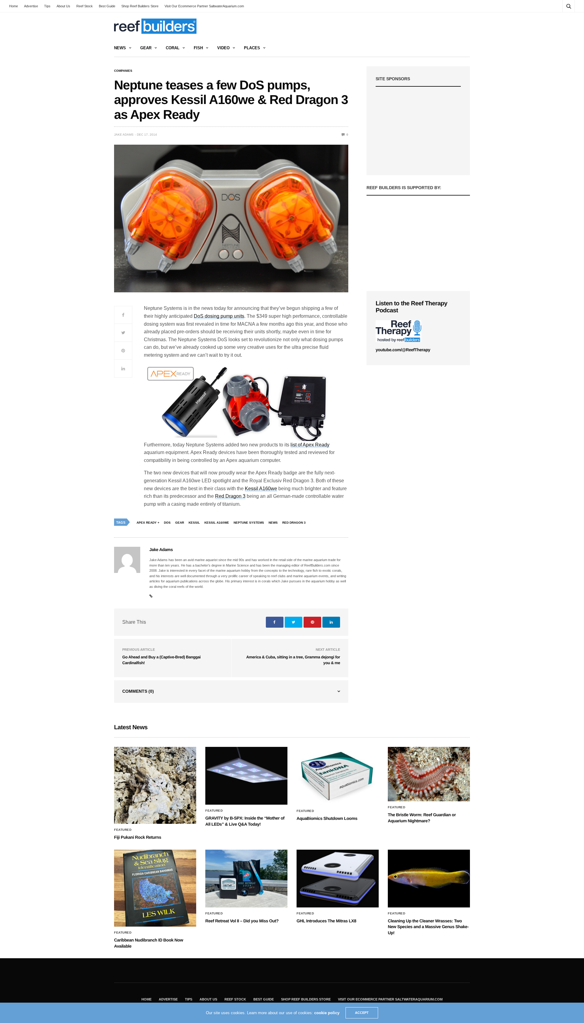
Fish (198, 48)
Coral (172, 48)
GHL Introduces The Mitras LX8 (326, 920)
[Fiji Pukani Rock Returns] (155, 785)
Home (13, 6)
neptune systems (249, 522)
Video (223, 48)
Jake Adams (124, 134)
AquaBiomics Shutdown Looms (327, 818)
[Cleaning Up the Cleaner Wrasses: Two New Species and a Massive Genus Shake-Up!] (429, 878)
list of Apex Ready (309, 444)
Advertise (31, 6)
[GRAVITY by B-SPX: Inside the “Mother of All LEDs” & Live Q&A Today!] (246, 776)
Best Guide (107, 6)
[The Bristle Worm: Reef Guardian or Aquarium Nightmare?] (429, 774)
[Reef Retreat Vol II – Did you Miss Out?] (246, 878)
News (120, 48)
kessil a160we (216, 522)
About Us (63, 6)
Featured (122, 829)
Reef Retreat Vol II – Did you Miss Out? (242, 920)
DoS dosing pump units (219, 316)
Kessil (194, 522)
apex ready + (148, 522)
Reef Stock (84, 6)
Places (252, 48)
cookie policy (326, 1013)
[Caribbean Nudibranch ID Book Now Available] (155, 888)
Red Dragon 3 (230, 496)
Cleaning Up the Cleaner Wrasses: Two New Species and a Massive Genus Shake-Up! (428, 926)
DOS (167, 522)
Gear (145, 48)
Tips (47, 6)
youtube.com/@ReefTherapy (403, 349)
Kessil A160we (261, 488)
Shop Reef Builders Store (139, 6)
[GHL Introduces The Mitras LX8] (338, 878)
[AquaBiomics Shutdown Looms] (338, 776)
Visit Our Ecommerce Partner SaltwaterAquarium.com (204, 6)
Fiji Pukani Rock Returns (137, 837)
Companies (123, 70)
